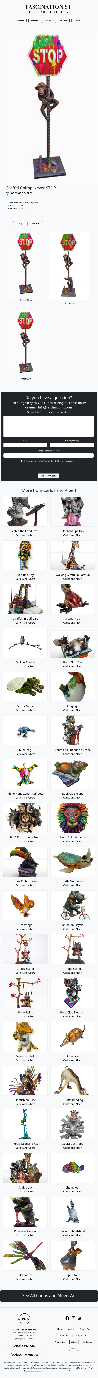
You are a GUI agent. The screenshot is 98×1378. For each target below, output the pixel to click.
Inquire (35, 223)
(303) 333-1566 (24, 1346)
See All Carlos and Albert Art (49, 1295)
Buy (20, 223)
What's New (60, 1342)
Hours (73, 1348)
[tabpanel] (49, 309)
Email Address (48, 450)
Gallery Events (80, 1335)
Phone (72, 440)
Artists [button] (20, 21)
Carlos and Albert (21, 193)
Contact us (87, 1342)
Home (60, 1329)
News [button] (77, 21)
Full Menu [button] (49, 21)
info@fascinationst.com (55, 407)
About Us (64, 1335)
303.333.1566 (43, 403)
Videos (74, 1342)
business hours (76, 403)
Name (25, 440)
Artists (71, 1329)
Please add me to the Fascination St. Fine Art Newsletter (49, 461)
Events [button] (63, 21)
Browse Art (85, 1329)
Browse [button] (34, 21)
